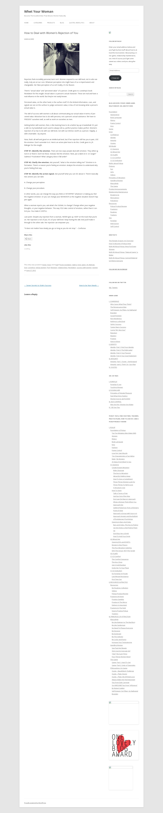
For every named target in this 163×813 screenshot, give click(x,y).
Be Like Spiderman (118, 625)
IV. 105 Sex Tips (114, 407)
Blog (62, 23)
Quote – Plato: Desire (119, 674)
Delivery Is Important (119, 605)
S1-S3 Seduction (116, 160)
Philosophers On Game (118, 668)
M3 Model (112, 146)
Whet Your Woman (38, 11)
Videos (112, 175)
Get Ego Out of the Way (121, 496)
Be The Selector (117, 637)
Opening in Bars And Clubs (121, 522)
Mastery (113, 336)
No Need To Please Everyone (122, 628)
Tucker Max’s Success (118, 327)
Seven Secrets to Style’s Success (37, 285)
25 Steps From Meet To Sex (121, 462)
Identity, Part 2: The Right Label (121, 350)
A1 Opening (114, 149)
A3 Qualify (114, 155)
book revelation (65, 265)
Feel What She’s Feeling (118, 396)
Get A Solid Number (119, 565)
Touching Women (116, 387)
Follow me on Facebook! (118, 269)
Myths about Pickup (116, 163)
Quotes (113, 143)
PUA (48, 268)
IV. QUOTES (113, 367)
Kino (112, 126)
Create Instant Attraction (120, 467)
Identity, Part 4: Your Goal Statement (123, 356)
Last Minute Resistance (120, 576)
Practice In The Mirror (119, 602)
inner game (81, 265)
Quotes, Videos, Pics (76, 23)
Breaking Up (114, 195)
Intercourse (114, 223)
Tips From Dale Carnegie (120, 682)
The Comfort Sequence (120, 559)
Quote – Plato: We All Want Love (123, 677)
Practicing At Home (117, 596)
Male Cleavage (118, 470)
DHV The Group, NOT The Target (123, 551)
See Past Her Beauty (119, 648)
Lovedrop (31, 268)
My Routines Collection (120, 588)
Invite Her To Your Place (120, 568)
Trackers (113, 215)
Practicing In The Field (118, 608)
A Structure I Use (119, 488)
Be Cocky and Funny (119, 639)
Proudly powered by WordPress (35, 803)
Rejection (54, 268)
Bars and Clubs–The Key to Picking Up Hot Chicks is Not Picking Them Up (125, 528)
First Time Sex (117, 579)
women (95, 268)
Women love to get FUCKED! (120, 399)
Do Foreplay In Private (120, 574)
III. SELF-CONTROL (115, 402)
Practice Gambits (118, 599)
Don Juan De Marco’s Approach (124, 499)
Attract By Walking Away (121, 476)
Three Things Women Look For (124, 482)
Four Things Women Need (121, 657)
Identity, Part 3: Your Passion (120, 353)
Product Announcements (118, 189)
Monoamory (114, 198)
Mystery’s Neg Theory (119, 545)
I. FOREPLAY (113, 382)
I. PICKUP (112, 427)
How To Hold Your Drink (121, 536)
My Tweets (113, 287)
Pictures (112, 166)
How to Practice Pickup (120, 611)
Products (51, 23)
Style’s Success (115, 324)
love (25, 268)
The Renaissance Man (118, 307)
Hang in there (115, 341)
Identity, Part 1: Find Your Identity (122, 347)
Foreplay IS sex (115, 384)
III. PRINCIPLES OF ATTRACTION (119, 617)
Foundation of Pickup (118, 430)
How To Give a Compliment (123, 479)
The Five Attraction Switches (122, 548)
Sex (110, 218)
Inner (49, 265)
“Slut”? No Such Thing (119, 654)
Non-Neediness (116, 318)
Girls (112, 172)
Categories (38, 23)
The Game (114, 186)
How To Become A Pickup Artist (120, 244)
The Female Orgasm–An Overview (121, 241)
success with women (84, 268)
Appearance (114, 115)
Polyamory (114, 201)
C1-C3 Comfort (115, 158)
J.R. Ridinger (90, 265)
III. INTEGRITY (113, 359)
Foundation (113, 112)
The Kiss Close (117, 562)
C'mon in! (115, 78)
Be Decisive (116, 631)
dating (74, 265)
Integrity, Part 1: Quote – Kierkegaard (123, 361)
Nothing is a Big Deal (117, 321)
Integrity (113, 140)
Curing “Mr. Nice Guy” (118, 330)
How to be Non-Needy (89, 285)
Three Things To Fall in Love (123, 485)
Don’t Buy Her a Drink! (121, 533)
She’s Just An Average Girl (121, 651)
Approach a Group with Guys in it (125, 513)
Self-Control (114, 226)
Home (26, 23)
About (91, 23)
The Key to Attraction (120, 473)
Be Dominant (116, 634)
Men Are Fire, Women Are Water (121, 404)
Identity (113, 137)
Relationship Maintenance (118, 192)
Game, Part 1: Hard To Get (121, 662)
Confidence (114, 135)
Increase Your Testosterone (122, 642)
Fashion (115, 447)
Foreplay (113, 221)
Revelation (72, 268)
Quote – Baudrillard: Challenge (123, 671)
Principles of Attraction (117, 178)
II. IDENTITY (113, 344)
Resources (113, 203)
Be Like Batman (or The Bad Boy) (123, 622)
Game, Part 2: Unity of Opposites (123, 665)
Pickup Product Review (118, 206)
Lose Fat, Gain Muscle (119, 453)
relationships (63, 268)
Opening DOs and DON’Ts (121, 542)
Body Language (116, 117)
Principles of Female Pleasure (121, 393)
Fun (111, 169)
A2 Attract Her (115, 152)
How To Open (117, 490)
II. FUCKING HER (114, 390)
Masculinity (114, 183)
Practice (113, 339)
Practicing (113, 209)
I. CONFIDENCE (114, 301)
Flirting (112, 120)
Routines (113, 212)
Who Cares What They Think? (120, 304)
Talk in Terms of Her (120, 493)
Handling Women (116, 180)
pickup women (41, 268)
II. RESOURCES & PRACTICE (118, 582)
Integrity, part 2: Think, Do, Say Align (123, 364)
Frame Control (115, 123)
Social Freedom (115, 316)
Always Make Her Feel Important (123, 680)
